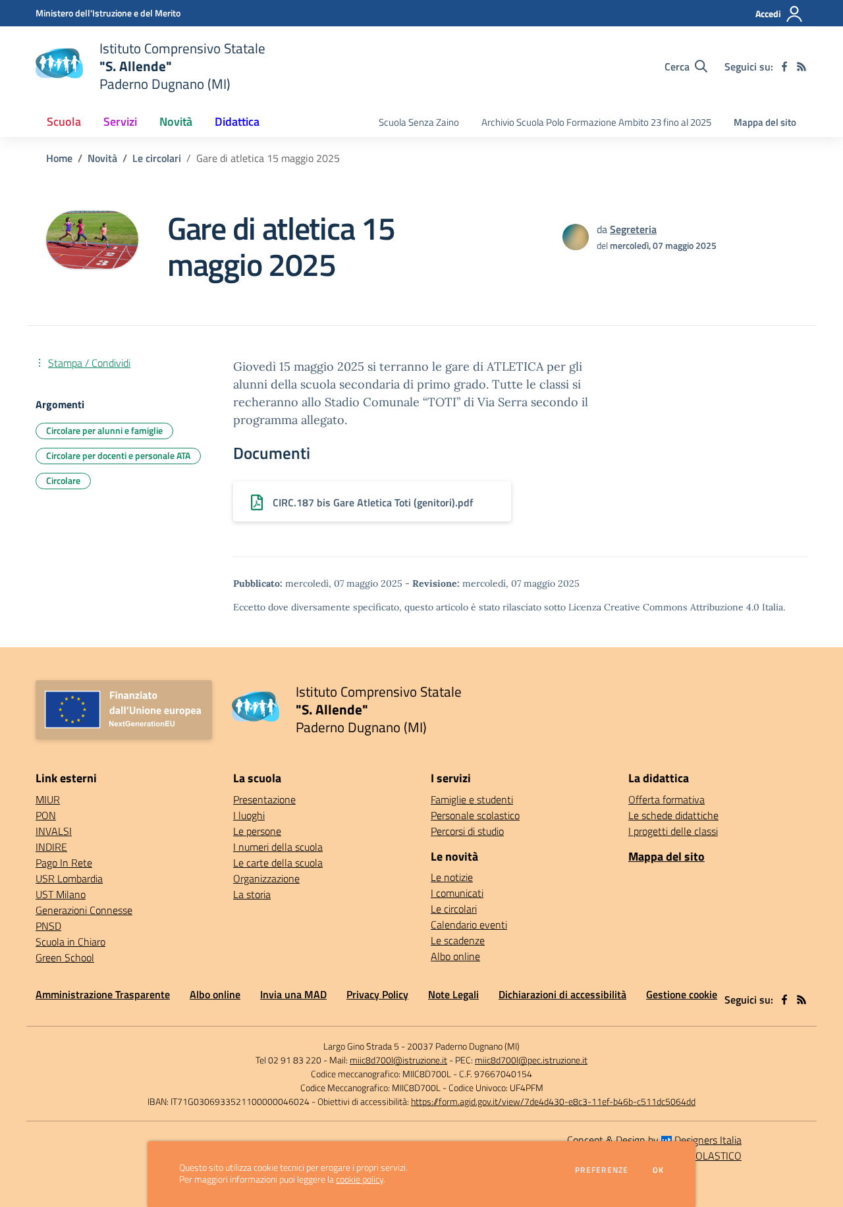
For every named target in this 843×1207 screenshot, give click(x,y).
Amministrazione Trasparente (103, 994)
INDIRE (51, 847)
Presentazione (264, 799)
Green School (65, 957)
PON (46, 815)
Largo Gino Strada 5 (361, 1046)
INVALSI (54, 831)
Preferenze (601, 1170)
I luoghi (249, 815)
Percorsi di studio (467, 831)
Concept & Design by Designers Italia (654, 1140)
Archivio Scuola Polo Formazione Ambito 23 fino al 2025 (596, 122)
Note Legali (453, 994)
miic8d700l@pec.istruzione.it (531, 1060)
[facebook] (784, 66)
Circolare (63, 480)
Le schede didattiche (673, 815)
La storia (252, 894)
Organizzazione (266, 878)
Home (59, 158)
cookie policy (359, 1179)
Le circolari (156, 158)
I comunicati (457, 893)
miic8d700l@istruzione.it (398, 1060)
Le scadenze (458, 940)
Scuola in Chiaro (70, 942)
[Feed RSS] (801, 66)
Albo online (455, 956)
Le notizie (452, 877)
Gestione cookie (681, 994)
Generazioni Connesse (84, 910)
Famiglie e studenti (472, 799)
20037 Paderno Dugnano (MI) (463, 1046)
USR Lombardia (69, 878)
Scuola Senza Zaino (419, 122)
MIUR (48, 799)
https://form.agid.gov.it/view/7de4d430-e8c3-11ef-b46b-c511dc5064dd (553, 1101)
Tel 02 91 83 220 (288, 1060)
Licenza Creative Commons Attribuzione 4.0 (663, 607)
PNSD (48, 926)
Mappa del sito (765, 122)
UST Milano (61, 894)
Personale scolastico (475, 815)
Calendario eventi (469, 924)
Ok (659, 1170)
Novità (102, 158)
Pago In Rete (64, 863)
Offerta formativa (666, 799)
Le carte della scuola (278, 863)
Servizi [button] (120, 121)
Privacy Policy (377, 994)
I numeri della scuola (278, 847)
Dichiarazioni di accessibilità (562, 994)
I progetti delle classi (673, 831)
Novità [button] (175, 121)
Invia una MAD (293, 994)
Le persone (257, 831)
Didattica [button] (237, 121)
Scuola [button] (64, 121)
